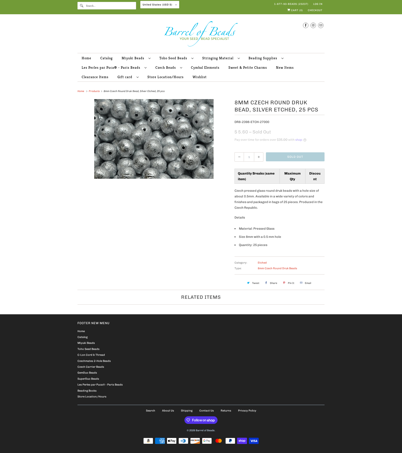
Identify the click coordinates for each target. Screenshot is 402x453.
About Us (168, 410)
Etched (262, 262)
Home (86, 58)
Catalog (106, 58)
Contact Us (206, 410)
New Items (285, 67)
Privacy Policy (247, 410)
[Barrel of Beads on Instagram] (313, 25)
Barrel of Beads (205, 430)
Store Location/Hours (165, 77)
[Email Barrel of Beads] (320, 25)
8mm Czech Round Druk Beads (277, 268)
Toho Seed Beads (174, 58)
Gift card (125, 77)
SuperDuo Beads (88, 378)
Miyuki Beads (134, 58)
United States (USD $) (158, 4)
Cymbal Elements (205, 67)
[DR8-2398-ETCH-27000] (154, 139)
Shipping (186, 410)
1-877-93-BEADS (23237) (291, 4)
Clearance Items (95, 77)
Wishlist (200, 77)
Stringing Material (219, 58)
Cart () (296, 10)
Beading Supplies (264, 58)
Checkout (315, 10)
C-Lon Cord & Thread (91, 354)
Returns (226, 410)
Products (94, 91)
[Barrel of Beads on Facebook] (305, 25)
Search (150, 410)
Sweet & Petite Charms (247, 67)
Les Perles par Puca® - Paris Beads (112, 67)
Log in (317, 4)
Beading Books (87, 390)
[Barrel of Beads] (201, 35)
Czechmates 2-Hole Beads (94, 360)
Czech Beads (166, 67)
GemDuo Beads (87, 372)
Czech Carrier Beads (90, 366)
